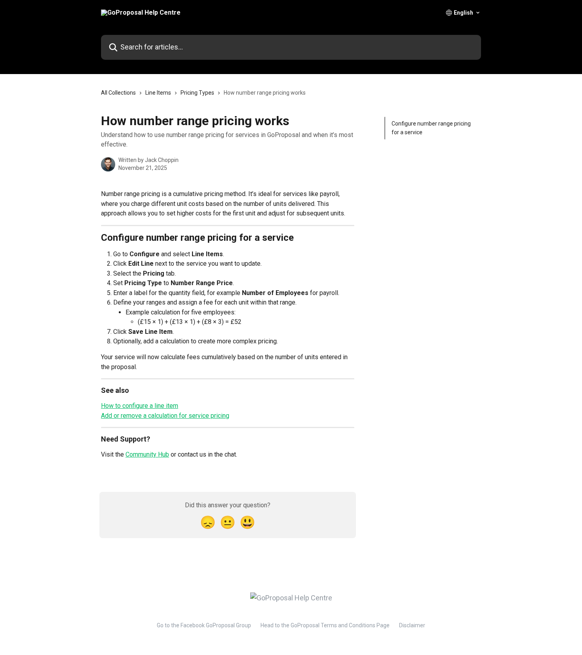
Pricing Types (197, 92)
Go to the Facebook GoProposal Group (204, 625)
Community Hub (147, 454)
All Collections (118, 92)
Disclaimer (412, 625)
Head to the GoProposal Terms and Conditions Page (325, 625)
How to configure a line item (139, 405)
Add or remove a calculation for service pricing (165, 415)
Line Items (158, 92)
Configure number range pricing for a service (431, 127)
